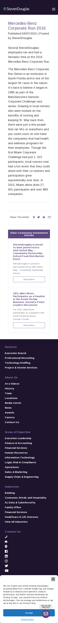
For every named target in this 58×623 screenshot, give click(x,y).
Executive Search (15, 353)
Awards (9, 412)
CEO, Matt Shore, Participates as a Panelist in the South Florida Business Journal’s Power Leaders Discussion (29, 299)
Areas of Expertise (17, 432)
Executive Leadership (18, 438)
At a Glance (12, 383)
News (8, 407)
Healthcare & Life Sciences (21, 517)
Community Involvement (33, 232)
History (9, 388)
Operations (12, 467)
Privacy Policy (27, 619)
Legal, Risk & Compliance (20, 462)
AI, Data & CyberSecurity (20, 502)
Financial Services (16, 447)
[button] (53, 579)
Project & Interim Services (21, 367)
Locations (11, 398)
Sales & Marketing (16, 472)
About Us (11, 377)
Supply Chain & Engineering (22, 476)
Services (11, 347)
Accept (29, 612)
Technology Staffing (17, 362)
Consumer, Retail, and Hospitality (25, 497)
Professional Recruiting (19, 358)
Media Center (13, 403)
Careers (10, 417)
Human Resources (16, 452)
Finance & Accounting (18, 443)
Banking (10, 492)
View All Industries (16, 521)
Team (8, 393)
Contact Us (12, 422)
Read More (29, 279)
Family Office (13, 507)
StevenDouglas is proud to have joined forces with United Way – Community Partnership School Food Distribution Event (28, 251)
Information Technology (20, 457)
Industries (12, 486)
